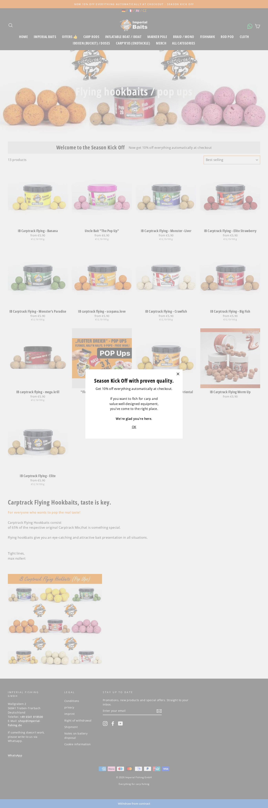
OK (134, 427)
